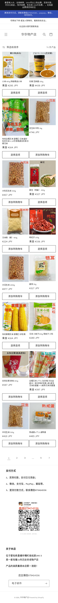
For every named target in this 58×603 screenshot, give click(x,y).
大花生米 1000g (8, 285)
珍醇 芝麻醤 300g (36, 81)
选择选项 (15, 92)
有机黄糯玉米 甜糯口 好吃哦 (13, 334)
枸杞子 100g (34, 237)
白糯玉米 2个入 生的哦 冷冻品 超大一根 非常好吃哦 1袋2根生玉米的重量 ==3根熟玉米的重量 (42, 383)
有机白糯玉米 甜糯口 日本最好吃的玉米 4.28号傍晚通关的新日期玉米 (15, 141)
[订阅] (46, 583)
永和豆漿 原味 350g (10, 381)
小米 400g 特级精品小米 (12, 81)
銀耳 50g (32, 284)
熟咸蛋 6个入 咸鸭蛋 (37, 432)
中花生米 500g (8, 432)
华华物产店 (24, 597)
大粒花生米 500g (9, 191)
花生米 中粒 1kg (35, 128)
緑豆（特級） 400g (37, 190)
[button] (6, 34)
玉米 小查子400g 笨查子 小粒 (41, 334)
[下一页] (49, 457)
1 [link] (9, 457)
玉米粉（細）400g (9, 237)
